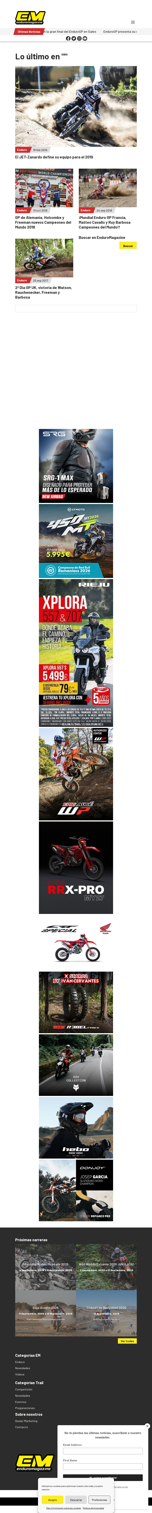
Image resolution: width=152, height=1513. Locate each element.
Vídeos (19, 1374)
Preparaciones (25, 1408)
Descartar (76, 1500)
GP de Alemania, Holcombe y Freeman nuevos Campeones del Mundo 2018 (43, 222)
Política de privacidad (93, 1508)
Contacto (21, 1427)
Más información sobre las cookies (63, 1508)
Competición (23, 1389)
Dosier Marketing (26, 1421)
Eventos (20, 1402)
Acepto (52, 1500)
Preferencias (99, 1500)
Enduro (22, 149)
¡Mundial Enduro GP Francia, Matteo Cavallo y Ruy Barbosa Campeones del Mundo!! (104, 222)
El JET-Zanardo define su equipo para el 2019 (54, 157)
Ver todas (127, 1341)
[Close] (147, 1426)
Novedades (22, 1368)
